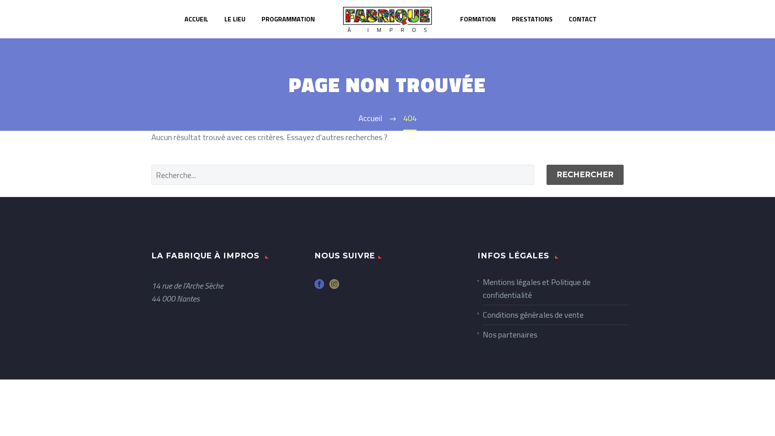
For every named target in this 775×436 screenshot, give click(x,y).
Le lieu (234, 19)
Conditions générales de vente (533, 314)
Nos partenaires (510, 334)
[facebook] (319, 286)
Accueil (196, 19)
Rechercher (585, 174)
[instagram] (334, 286)
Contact (583, 19)
